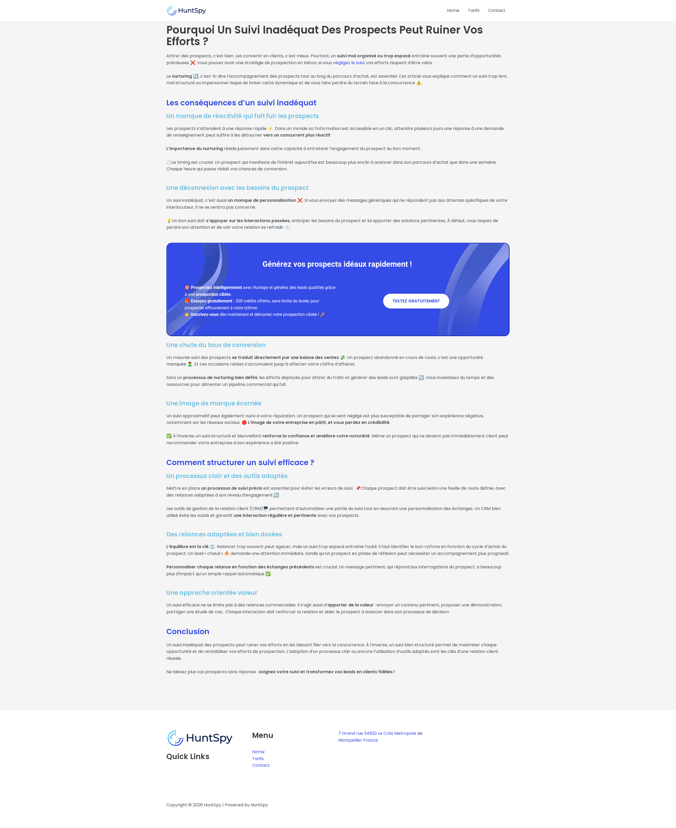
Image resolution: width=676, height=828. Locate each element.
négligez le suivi (348, 63)
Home (453, 10)
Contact (496, 10)
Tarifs (474, 10)
